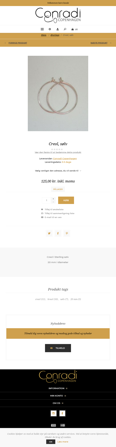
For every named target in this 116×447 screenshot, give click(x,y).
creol (37, 299)
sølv (62, 299)
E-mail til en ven (53, 217)
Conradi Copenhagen (65, 158)
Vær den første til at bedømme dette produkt (58, 152)
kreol (50, 299)
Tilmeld (60, 348)
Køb (66, 200)
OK (50, 442)
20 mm (74, 299)
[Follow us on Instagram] (53, 413)
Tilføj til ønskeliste (54, 209)
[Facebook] (62, 413)
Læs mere (62, 441)
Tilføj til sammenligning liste (59, 213)
